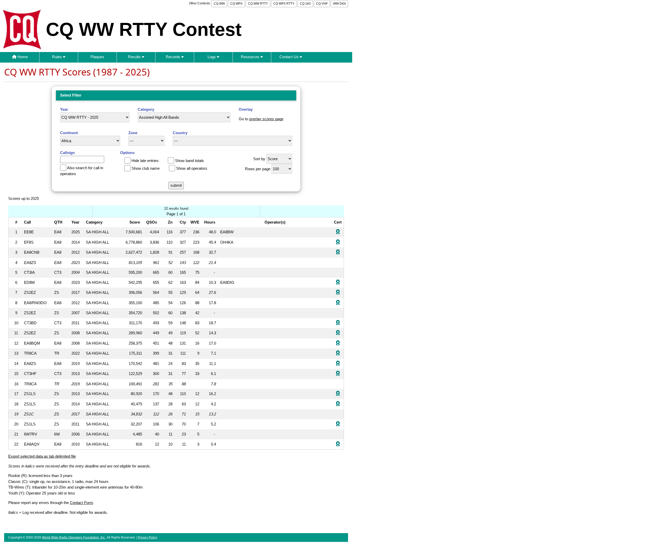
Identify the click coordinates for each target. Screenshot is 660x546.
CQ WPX (236, 3)
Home (22, 57)
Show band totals (189, 160)
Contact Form (81, 502)
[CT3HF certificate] (338, 374)
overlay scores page (266, 119)
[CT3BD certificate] (338, 323)
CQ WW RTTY (258, 3)
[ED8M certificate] (338, 282)
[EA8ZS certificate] (338, 364)
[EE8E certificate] (338, 232)
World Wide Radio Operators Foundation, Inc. (73, 537)
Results (135, 57)
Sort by (259, 159)
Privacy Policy (147, 537)
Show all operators (191, 168)
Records (173, 57)
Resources (250, 57)
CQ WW (219, 3)
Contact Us (289, 57)
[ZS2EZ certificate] (338, 293)
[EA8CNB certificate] (338, 252)
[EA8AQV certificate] (338, 444)
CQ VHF (322, 3)
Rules (57, 57)
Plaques (97, 57)
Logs (212, 57)
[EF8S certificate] (338, 242)
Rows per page (257, 169)
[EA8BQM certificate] (338, 343)
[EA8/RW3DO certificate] (338, 303)
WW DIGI (339, 3)
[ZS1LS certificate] (338, 394)
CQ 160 (305, 3)
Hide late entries (145, 160)
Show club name (145, 168)
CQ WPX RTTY (283, 3)
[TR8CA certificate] (338, 353)
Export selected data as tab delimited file (42, 456)
